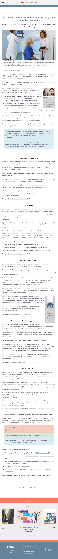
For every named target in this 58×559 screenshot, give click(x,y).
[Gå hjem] (29, 2)
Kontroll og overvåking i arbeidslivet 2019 (23, 466)
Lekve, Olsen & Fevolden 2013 (30, 284)
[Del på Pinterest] (38, 487)
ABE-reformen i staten (42, 453)
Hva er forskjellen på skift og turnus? (18, 199)
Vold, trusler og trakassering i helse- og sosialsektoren (39, 456)
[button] (3, 2)
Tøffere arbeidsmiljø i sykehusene (17, 254)
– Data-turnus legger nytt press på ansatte (21, 362)
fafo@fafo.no (10, 553)
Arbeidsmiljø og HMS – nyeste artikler (29, 507)
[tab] (23, 535)
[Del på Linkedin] (31, 487)
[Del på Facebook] (27, 487)
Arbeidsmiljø (48, 475)
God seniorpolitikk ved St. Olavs (19, 314)
